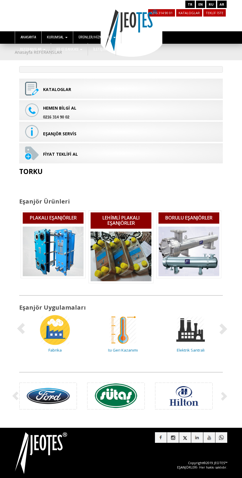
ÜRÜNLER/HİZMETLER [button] (96, 37)
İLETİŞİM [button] (100, 49)
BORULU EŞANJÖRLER (188, 217)
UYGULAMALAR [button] (139, 37)
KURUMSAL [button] (56, 37)
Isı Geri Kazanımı (121, 350)
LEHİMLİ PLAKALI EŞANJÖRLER (121, 220)
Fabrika (53, 350)
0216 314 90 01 (162, 13)
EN (200, 4)
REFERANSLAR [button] (31, 49)
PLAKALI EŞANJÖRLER (53, 217)
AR (222, 4)
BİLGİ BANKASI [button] (67, 49)
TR (190, 4)
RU (211, 4)
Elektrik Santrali (189, 350)
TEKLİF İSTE (214, 13)
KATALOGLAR (189, 13)
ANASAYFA (28, 37)
